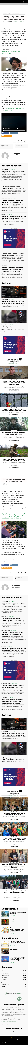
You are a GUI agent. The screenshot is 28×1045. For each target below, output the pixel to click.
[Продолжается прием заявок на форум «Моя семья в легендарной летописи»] (5, 930)
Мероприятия (5, 265)
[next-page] (15, 470)
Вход (2, 1024)
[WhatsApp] (25, 140)
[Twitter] (18, 140)
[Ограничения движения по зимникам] (5, 914)
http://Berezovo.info (16, 155)
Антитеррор (6, 13)
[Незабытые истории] (5, 922)
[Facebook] (14, 140)
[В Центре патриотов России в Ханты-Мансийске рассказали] (14, 316)
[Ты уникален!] (5, 951)
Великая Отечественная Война (17, 13)
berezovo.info (9, 1037)
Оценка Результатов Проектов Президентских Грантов (17, 943)
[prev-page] (12, 470)
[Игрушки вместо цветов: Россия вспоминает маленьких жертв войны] (14, 400)
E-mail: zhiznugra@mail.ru (8, 1021)
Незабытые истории (16, 920)
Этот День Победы (20, 146)
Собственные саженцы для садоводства (7, 147)
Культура (3, 214)
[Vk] (13, 1031)
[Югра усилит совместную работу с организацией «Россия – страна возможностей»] (5, 959)
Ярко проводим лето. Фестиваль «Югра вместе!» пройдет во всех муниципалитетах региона (12, 269)
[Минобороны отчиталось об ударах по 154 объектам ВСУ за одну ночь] (14, 292)
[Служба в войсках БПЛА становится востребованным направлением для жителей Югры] (14, 372)
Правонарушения (5, 198)
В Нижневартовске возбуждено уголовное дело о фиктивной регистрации (12, 202)
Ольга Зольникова (14, 390)
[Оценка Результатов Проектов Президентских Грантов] (5, 944)
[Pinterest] (21, 140)
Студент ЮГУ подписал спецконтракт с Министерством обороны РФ (14, 433)
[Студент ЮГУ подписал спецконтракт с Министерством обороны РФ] (14, 424)
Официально (4, 169)
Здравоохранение (6, 251)
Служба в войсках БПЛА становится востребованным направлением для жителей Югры (14, 382)
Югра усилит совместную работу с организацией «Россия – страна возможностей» (17, 959)
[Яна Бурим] (4, 22)
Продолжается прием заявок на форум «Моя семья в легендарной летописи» (17, 929)
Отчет (6, 1024)
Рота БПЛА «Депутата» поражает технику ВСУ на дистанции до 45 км (14, 459)
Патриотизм (4, 184)
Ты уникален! (14, 949)
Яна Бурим (9, 21)
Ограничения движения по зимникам (18, 913)
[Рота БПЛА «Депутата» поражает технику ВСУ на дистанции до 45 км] (14, 450)
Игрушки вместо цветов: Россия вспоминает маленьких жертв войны (14, 410)
